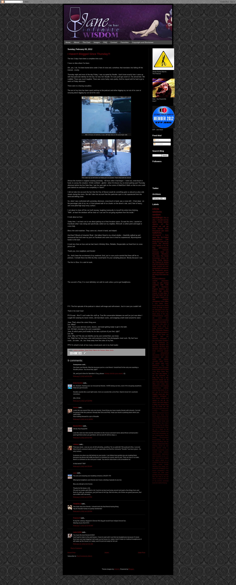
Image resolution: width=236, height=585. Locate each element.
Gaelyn (75, 407)
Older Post (141, 552)
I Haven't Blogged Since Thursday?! (89, 53)
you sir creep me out (160, 406)
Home (68, 42)
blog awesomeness (160, 248)
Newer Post (71, 552)
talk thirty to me (161, 476)
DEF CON (164, 285)
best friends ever (160, 228)
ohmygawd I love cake (161, 309)
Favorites (125, 42)
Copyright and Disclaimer (142, 42)
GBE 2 (155, 287)
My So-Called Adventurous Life (160, 238)
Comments (159, 144)
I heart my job (163, 429)
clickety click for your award (113, 373)
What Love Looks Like (160, 384)
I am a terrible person (158, 427)
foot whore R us (163, 390)
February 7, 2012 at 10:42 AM (83, 526)
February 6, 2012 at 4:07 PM (82, 497)
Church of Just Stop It (160, 293)
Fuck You (160, 423)
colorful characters (160, 281)
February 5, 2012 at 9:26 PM (82, 401)
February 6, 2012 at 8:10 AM (82, 438)
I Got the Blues (164, 425)
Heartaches (159, 270)
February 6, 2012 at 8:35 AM (82, 466)
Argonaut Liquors (164, 412)
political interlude (160, 250)
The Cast (86, 42)
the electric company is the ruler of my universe (160, 478)
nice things (161, 466)
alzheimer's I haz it (158, 386)
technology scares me (160, 258)
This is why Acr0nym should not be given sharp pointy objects (160, 380)
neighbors (155, 396)
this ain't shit (156, 311)
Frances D (76, 518)
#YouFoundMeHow (158, 279)
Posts (157, 140)
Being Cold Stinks (158, 415)
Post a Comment (76, 548)
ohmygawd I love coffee (160, 301)
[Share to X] (75, 353)
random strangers (163, 340)
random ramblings (78, 350)
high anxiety (163, 291)
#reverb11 (155, 412)
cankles (154, 452)
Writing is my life (162, 246)
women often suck (161, 363)
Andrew (161, 264)
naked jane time (163, 394)
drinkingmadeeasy (157, 315)
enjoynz (116, 569)
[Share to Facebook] (78, 353)
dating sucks (160, 305)
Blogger (131, 569)
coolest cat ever (162, 266)
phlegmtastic (156, 268)
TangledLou (77, 504)
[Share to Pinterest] (80, 353)
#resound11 (165, 410)
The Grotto (164, 256)
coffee (160, 452)
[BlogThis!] (73, 353)
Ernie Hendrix (78, 383)
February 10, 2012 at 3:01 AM (83, 544)
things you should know (161, 404)
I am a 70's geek (163, 367)
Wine (167, 443)
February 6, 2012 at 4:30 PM (82, 511)
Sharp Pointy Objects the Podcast (95, 350)
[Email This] (71, 353)
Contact (114, 42)
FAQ (105, 42)
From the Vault (157, 295)
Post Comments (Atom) (84, 556)
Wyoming (162, 346)
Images (97, 42)
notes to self (157, 283)
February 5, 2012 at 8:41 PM (82, 376)
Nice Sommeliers (161, 433)
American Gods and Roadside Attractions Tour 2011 (160, 254)
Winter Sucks (110, 350)
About (76, 42)
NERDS (154, 431)
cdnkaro (76, 444)
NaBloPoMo (157, 233)
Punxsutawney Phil (158, 439)
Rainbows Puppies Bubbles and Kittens (160, 289)
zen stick (164, 231)
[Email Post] (84, 353)
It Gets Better (157, 303)
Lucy (75, 473)
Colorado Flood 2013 (158, 419)
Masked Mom (77, 426)
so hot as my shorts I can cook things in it (160, 402)
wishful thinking (162, 483)
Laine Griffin (77, 532)
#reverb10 (156, 231)
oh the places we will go (160, 225)
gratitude (164, 332)
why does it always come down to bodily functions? (160, 326)
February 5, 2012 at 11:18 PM (83, 419)
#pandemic (155, 365)
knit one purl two (164, 462)
